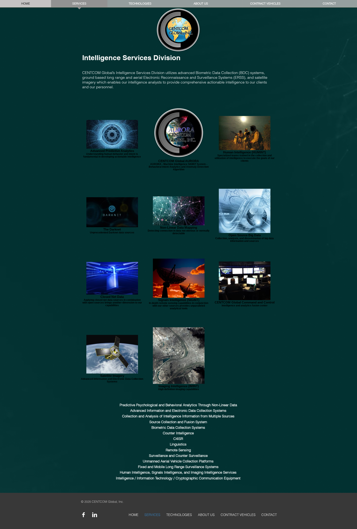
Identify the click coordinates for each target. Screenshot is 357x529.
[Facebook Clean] (83, 514)
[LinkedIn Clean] (94, 514)
